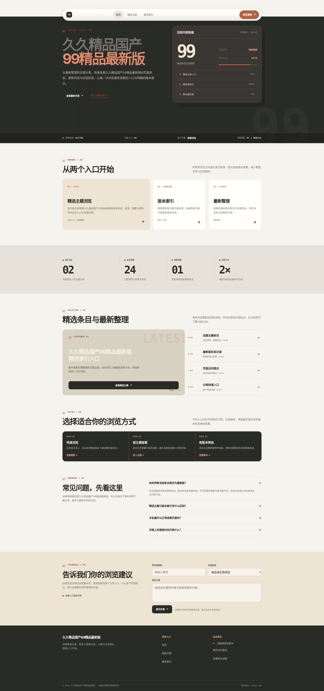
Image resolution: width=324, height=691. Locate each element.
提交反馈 (162, 609)
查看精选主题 (123, 385)
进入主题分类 (99, 95)
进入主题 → (138, 455)
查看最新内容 (74, 95)
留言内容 (156, 580)
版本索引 (148, 14)
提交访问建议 (220, 650)
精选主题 (132, 14)
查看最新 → (72, 455)
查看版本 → (204, 455)
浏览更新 (249, 14)
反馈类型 (212, 565)
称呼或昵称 (157, 565)
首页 (118, 14)
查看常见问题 (220, 658)
